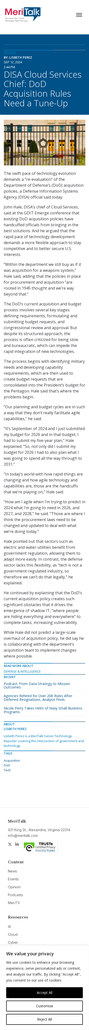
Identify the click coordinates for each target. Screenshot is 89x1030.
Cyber (13, 942)
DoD (7, 765)
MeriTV (14, 903)
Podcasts (15, 895)
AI (9, 926)
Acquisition (12, 760)
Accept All (44, 992)
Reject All (44, 1019)
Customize (44, 1006)
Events (13, 879)
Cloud (13, 934)
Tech (7, 770)
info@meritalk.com (23, 835)
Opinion (14, 887)
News (12, 871)
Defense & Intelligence (22, 671)
